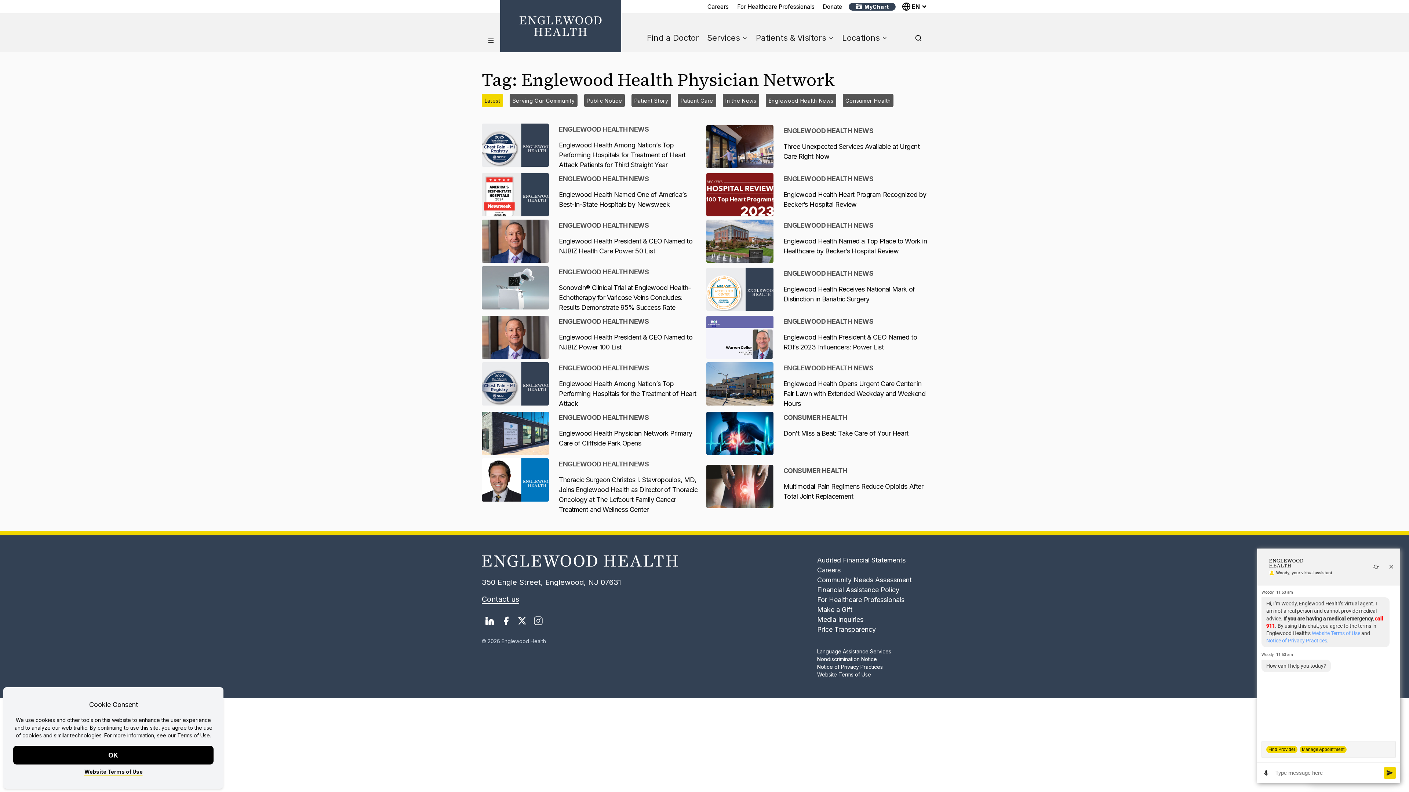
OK (113, 755)
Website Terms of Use (113, 772)
